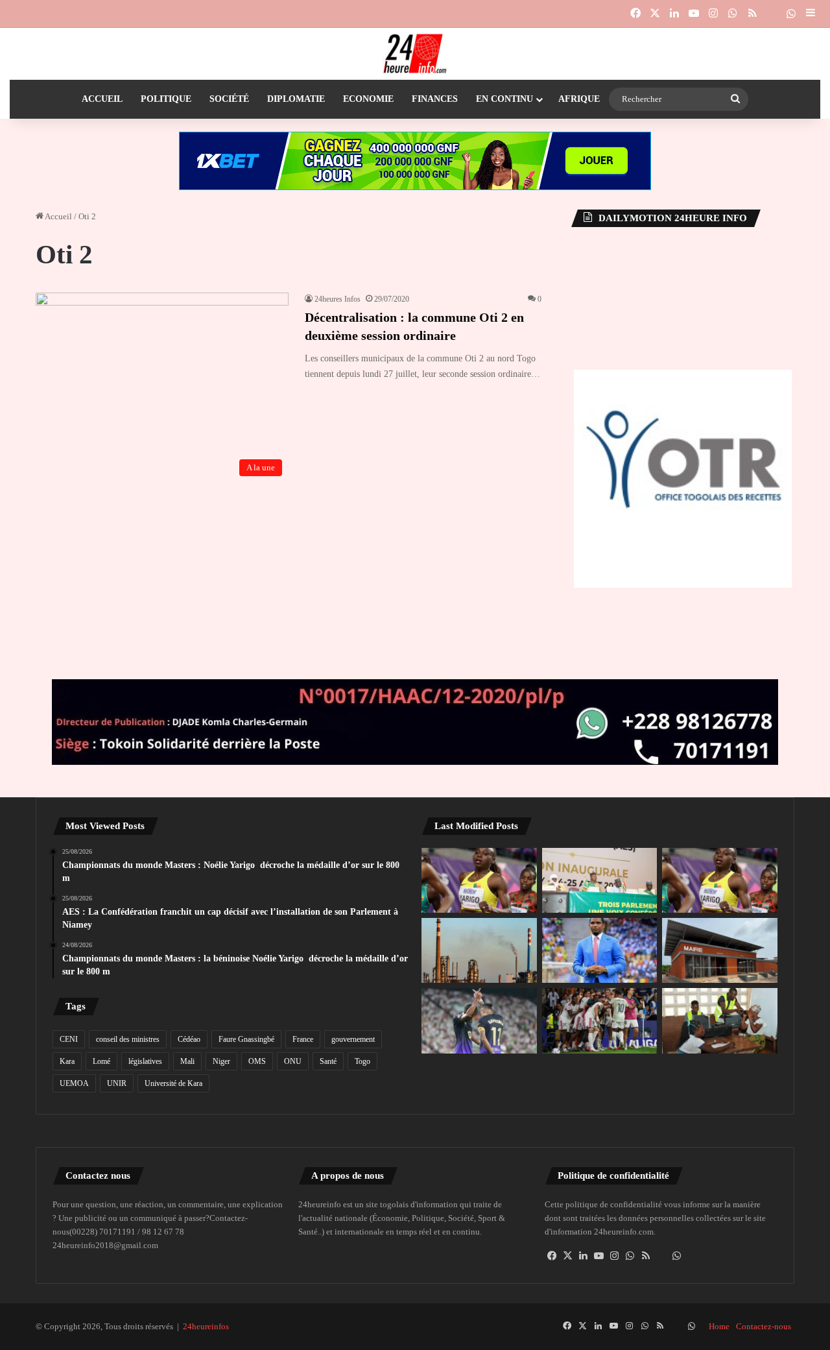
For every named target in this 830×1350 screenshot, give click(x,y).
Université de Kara (173, 1083)
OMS (257, 1061)
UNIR (116, 1083)
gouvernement (353, 1039)
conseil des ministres (128, 1039)
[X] (568, 1256)
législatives (145, 1061)
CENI (69, 1039)
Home (719, 1326)
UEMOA (74, 1083)
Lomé (101, 1061)
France (302, 1039)
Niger (221, 1061)
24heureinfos (206, 1326)
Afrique (579, 99)
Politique (166, 99)
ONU (293, 1061)
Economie (368, 99)
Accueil (102, 99)
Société (229, 99)
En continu (504, 99)
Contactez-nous (763, 1326)
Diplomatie (296, 99)
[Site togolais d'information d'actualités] (415, 53)
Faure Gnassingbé (246, 1039)
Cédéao (189, 1039)
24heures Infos (337, 299)
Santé (328, 1061)
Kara (67, 1061)
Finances (435, 99)
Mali (187, 1061)
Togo (362, 1061)
